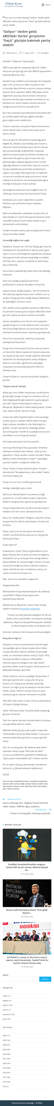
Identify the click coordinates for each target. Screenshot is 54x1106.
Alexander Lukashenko (38, 781)
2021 (4, 1058)
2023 (4, 1049)
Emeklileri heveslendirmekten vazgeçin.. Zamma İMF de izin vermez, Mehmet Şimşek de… (27, 867)
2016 (4, 1082)
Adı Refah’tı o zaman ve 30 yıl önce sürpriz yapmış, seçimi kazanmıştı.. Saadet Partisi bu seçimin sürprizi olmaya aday (27, 960)
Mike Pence (29, 786)
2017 (4, 1077)
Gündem (45, 53)
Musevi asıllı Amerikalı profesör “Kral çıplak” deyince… (27, 911)
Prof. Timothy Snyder (11, 789)
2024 (4, 1045)
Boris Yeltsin (14, 784)
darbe (22, 784)
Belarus (6, 784)
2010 (4, 1086)
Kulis (4, 1019)
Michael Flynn (18, 786)
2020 (4, 1063)
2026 (4, 1035)
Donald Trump (30, 784)
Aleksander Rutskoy (21, 781)
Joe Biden (40, 784)
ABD (11, 781)
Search (5, 975)
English (5, 1000)
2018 (4, 1072)
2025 (4, 1040)
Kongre (10, 786)
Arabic (5, 996)
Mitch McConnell (40, 786)
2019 (4, 1068)
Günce (5, 1010)
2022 (4, 1054)
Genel (5, 1005)
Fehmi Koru (11, 53)
